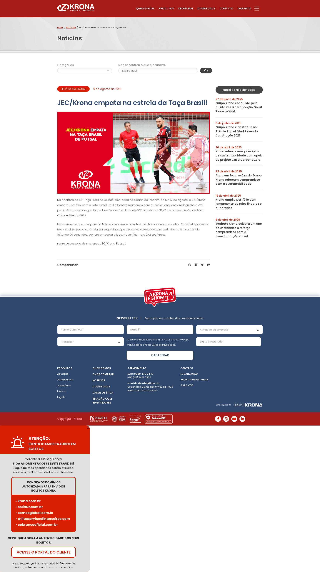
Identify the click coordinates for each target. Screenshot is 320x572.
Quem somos (145, 8)
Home (60, 27)
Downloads (206, 8)
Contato (226, 8)
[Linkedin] (242, 419)
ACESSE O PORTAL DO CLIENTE (44, 552)
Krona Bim (185, 8)
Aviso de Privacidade (163, 344)
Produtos (166, 8)
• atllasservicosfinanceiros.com (42, 518)
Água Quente (65, 379)
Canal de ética (102, 392)
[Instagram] (226, 419)
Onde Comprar (103, 374)
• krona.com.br (28, 501)
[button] (189, 265)
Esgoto (61, 397)
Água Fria (63, 374)
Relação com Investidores (102, 400)
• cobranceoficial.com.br (36, 524)
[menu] (258, 8)
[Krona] (75, 6)
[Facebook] (218, 419)
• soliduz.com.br (29, 506)
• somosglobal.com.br (34, 512)
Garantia (244, 8)
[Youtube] (234, 419)
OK (206, 70)
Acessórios (64, 385)
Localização (189, 373)
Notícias (71, 27)
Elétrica (61, 391)
